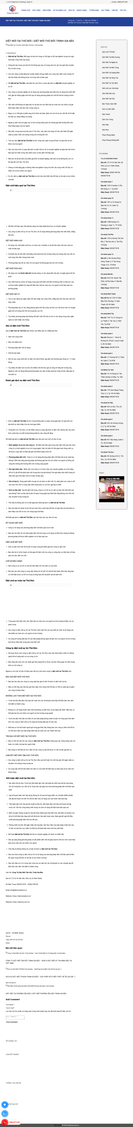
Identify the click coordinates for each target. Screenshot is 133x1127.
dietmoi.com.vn (17, 1101)
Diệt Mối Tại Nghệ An (110, 62)
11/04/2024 (10, 53)
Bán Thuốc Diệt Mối (109, 104)
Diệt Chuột (106, 114)
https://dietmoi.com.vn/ (21, 902)
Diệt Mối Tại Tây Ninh (110, 83)
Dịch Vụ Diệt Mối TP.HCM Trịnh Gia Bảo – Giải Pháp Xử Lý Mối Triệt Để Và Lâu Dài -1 (40, 977)
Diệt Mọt (105, 130)
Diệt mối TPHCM (90, 20)
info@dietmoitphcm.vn (17, 1098)
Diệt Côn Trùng (107, 119)
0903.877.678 (122, 2)
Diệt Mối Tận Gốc (108, 99)
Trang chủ (71, 20)
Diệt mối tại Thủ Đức (15, 56)
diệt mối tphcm (11, 983)
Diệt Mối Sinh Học (108, 93)
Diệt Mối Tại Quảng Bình (110, 73)
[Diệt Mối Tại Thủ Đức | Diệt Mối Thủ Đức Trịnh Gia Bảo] (40, 45)
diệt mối (59, 83)
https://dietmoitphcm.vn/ (22, 896)
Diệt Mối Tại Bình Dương (111, 57)
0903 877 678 (15, 1094)
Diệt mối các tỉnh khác (110, 88)
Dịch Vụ (79, 20)
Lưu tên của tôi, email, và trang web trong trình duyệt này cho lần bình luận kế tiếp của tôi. (38, 1011)
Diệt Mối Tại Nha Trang (110, 68)
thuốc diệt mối (26, 273)
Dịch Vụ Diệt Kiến (108, 109)
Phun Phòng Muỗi (108, 135)
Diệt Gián (105, 125)
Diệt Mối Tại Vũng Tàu (110, 78)
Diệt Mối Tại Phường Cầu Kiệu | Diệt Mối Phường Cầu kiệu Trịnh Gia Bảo (36, 994)
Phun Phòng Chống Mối (110, 140)
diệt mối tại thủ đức (16, 939)
